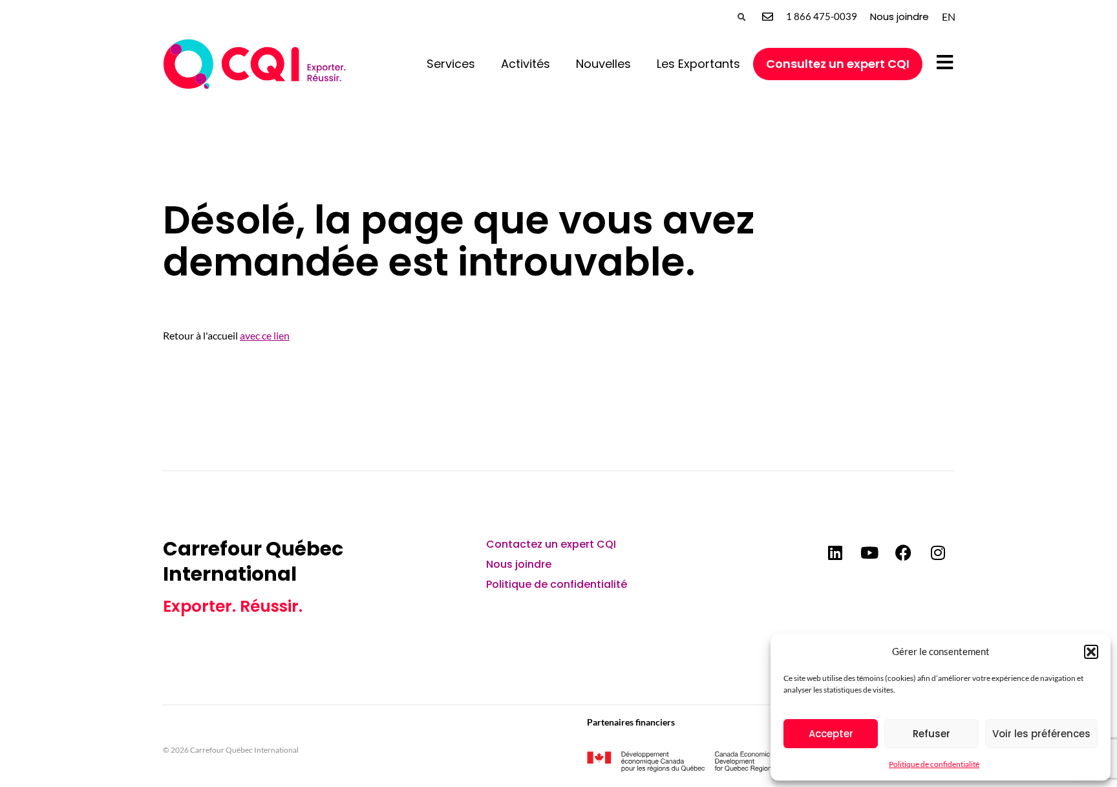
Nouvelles (603, 64)
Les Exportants (698, 64)
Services (451, 64)
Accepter (831, 733)
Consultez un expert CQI (838, 64)
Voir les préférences (1041, 733)
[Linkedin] (835, 552)
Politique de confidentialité (934, 764)
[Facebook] (904, 552)
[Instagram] (938, 552)
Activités (525, 64)
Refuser (931, 733)
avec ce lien (265, 335)
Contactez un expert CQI (551, 544)
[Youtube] (869, 552)
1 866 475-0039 (821, 16)
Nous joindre (899, 16)
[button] (1091, 651)
